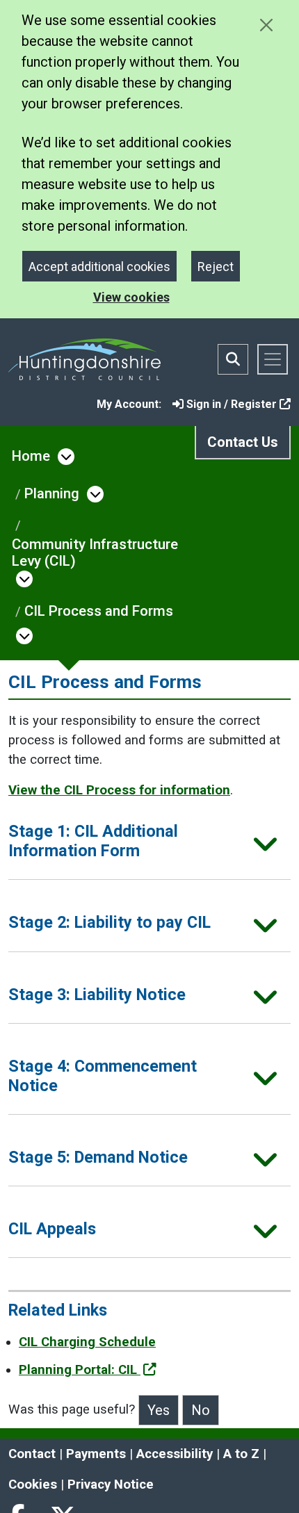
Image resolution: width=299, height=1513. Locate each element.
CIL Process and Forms (98, 611)
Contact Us (242, 442)
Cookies (32, 1484)
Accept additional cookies (99, 266)
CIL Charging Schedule (87, 1342)
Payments (96, 1454)
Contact (32, 1454)
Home (31, 456)
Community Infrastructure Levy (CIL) (95, 552)
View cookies (131, 297)
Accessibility (174, 1454)
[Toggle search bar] (233, 359)
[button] (149, 845)
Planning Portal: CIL (79, 1369)
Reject (215, 266)
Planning (51, 493)
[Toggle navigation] (272, 359)
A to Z (241, 1454)
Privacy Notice (110, 1484)
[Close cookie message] (266, 24)
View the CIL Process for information (119, 790)
